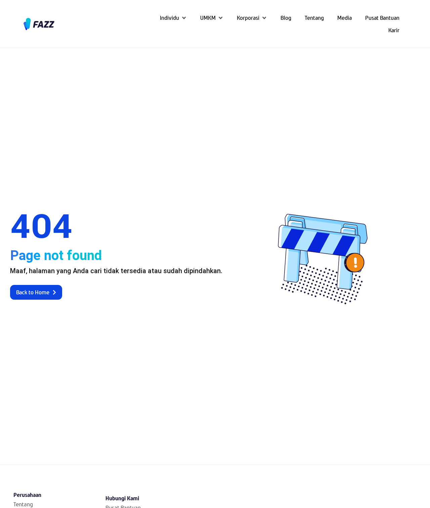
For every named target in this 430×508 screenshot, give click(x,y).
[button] (173, 17)
